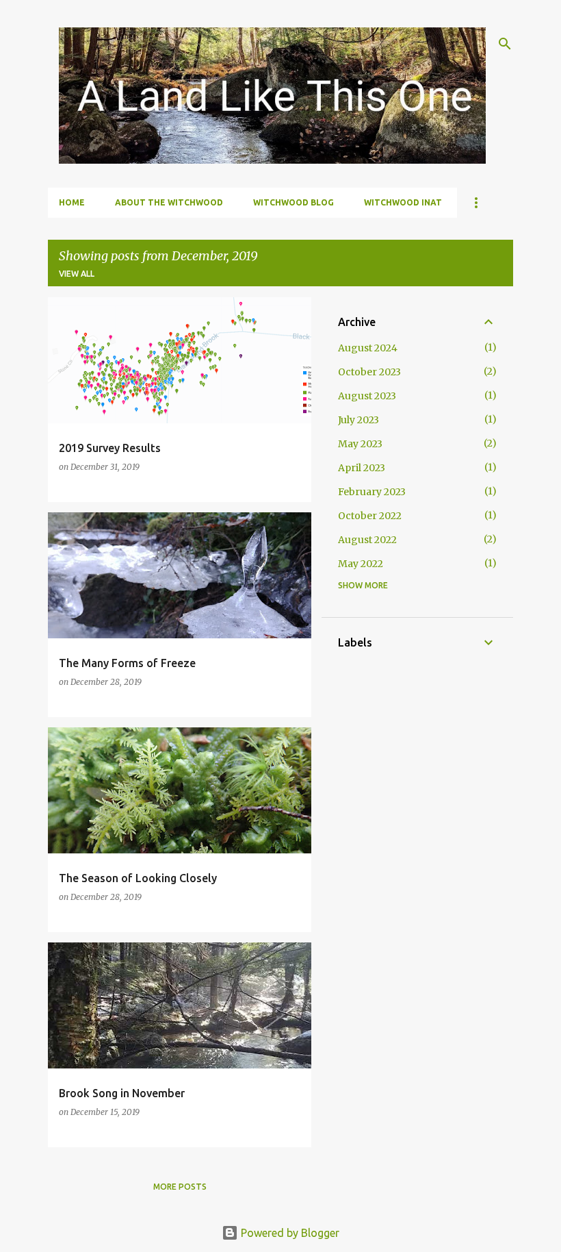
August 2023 (367, 396)
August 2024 (367, 348)
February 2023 (372, 492)
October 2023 (369, 372)
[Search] (505, 43)
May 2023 (360, 444)
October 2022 (370, 516)
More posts (180, 1186)
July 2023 (358, 420)
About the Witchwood (169, 202)
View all (76, 273)
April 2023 (361, 468)
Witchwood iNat (403, 202)
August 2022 (367, 540)
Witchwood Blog (293, 202)
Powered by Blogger (288, 1233)
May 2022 (360, 564)
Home (72, 202)
